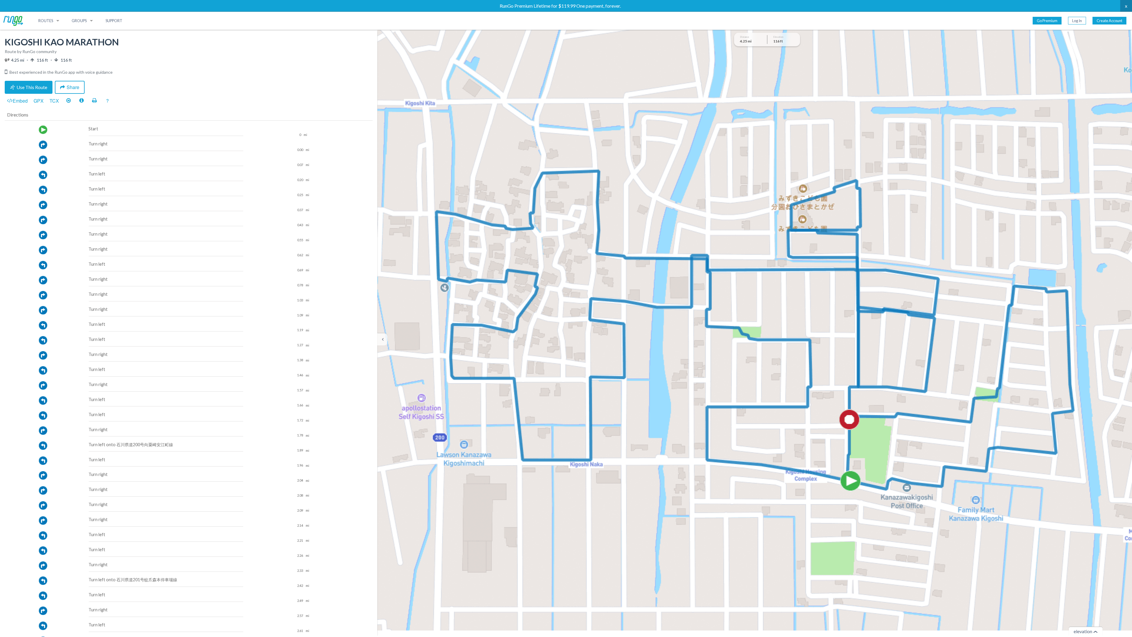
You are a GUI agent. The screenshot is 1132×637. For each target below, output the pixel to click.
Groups (79, 20)
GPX (39, 100)
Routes (45, 20)
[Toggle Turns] (68, 101)
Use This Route (32, 87)
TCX (54, 100)
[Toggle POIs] (81, 101)
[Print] (94, 101)
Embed (20, 100)
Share (73, 87)
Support (114, 20)
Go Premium (1047, 20)
